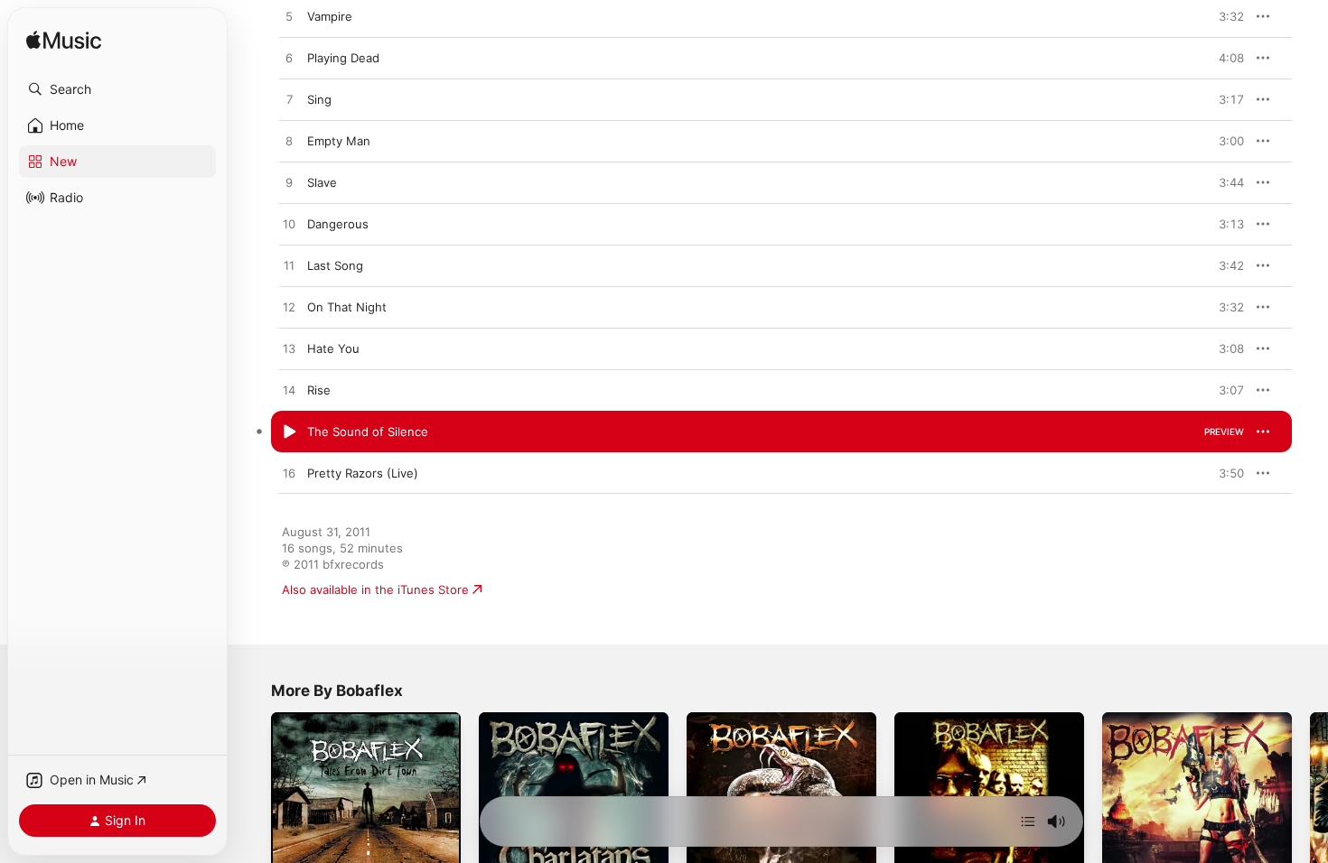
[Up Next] (1028, 821)
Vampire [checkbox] (329, 16)
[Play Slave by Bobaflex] (289, 183)
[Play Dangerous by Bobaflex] (289, 225)
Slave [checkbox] (322, 182)
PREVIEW (1224, 16)
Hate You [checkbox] (333, 348)
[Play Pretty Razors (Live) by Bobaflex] (289, 474)
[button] (117, 89)
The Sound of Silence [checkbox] (367, 431)
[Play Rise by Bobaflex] (289, 391)
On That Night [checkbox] (347, 307)
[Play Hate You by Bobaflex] (289, 349)
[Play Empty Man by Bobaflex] (289, 142)
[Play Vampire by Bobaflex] (289, 17)
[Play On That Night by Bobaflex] (289, 308)
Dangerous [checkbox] (338, 224)
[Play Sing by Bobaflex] (289, 100)
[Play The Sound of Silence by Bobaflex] (289, 432)
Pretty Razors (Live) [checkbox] (362, 473)
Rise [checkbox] (319, 390)
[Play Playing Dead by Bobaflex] (289, 59)
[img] (63, 41)
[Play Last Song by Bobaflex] (289, 266)
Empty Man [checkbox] (338, 141)
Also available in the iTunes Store (375, 589)
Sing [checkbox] (319, 99)
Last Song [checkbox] (335, 265)
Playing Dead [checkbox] (343, 58)
